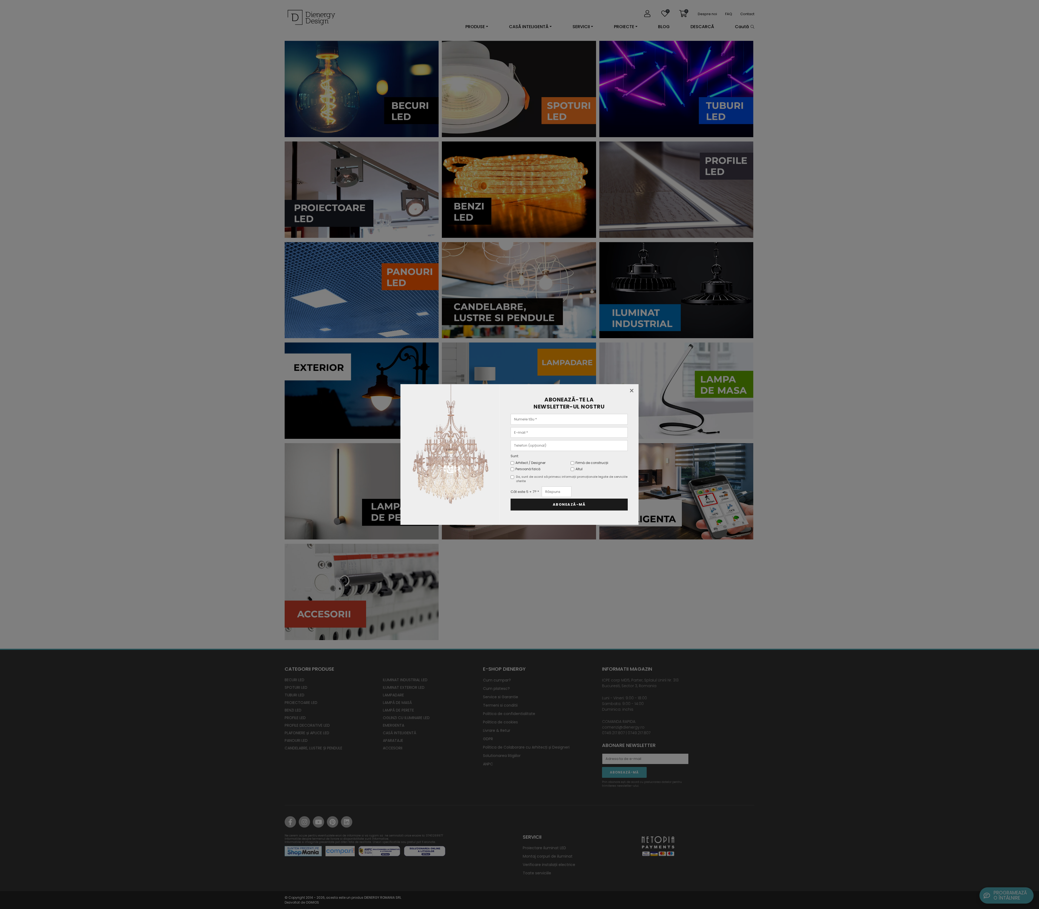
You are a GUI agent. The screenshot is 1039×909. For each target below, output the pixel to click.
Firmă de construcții (592, 462)
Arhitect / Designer (530, 462)
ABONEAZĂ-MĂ (569, 504)
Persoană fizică (527, 469)
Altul (579, 469)
